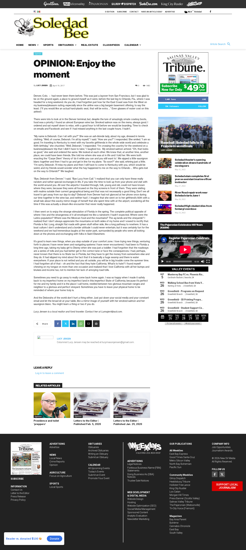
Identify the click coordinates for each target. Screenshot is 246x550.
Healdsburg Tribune (180, 481)
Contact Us (16, 489)
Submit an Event (96, 475)
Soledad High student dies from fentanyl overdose (193, 207)
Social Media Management (141, 509)
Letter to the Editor (20, 493)
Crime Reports (57, 461)
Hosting (131, 502)
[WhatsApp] (80, 323)
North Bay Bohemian (180, 464)
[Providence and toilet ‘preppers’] (52, 405)
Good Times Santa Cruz (182, 457)
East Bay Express (179, 454)
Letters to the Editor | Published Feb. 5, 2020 (87, 422)
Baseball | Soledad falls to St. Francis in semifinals (182, 144)
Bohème (174, 522)
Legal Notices (134, 464)
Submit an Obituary (98, 457)
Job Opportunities (221, 447)
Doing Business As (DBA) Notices (140, 475)
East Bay (174, 529)
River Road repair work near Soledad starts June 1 (191, 194)
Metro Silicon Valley (180, 460)
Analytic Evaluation (137, 515)
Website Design (135, 499)
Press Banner (177, 498)
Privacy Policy (18, 500)
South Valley (176, 532)
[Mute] (202, 261)
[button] (221, 44)
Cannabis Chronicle (180, 526)
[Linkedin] (73, 323)
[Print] (96, 323)
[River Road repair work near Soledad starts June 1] (165, 196)
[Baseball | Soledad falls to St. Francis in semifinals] (185, 135)
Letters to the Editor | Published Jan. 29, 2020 (127, 422)
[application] (185, 249)
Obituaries (93, 447)
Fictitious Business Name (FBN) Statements (144, 469)
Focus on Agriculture (61, 476)
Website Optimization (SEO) (141, 505)
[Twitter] (65, 323)
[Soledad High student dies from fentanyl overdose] (165, 209)
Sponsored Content (137, 512)
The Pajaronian (178, 505)
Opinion (38, 53)
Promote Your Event (98, 478)
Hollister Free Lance (180, 485)
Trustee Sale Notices (138, 480)
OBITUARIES (95, 444)
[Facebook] (210, 12)
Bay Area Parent (178, 519)
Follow (202, 106)
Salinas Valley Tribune (181, 501)
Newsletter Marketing (138, 519)
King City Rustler (178, 488)
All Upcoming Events (99, 468)
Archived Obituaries (98, 450)
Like (204, 99)
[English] (35, 11)
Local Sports (56, 487)
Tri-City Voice (176, 508)
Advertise (54, 447)
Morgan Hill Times (179, 495)
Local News (56, 458)
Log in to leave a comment (49, 373)
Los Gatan (175, 491)
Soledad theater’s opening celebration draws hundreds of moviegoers (193, 162)
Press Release (18, 496)
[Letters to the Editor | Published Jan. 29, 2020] (131, 405)
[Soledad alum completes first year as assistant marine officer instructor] (165, 179)
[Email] (88, 323)
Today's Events (96, 471)
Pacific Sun (175, 467)
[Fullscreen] (208, 261)
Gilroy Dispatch (178, 478)
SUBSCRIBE (17, 478)
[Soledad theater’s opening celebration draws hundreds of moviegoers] (165, 163)
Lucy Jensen (42, 85)
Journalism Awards (222, 450)
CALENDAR (94, 465)
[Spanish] (39, 11)
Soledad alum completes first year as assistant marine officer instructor (193, 179)
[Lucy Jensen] (45, 344)
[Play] (162, 261)
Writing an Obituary (98, 454)
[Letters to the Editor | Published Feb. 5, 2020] (92, 405)
